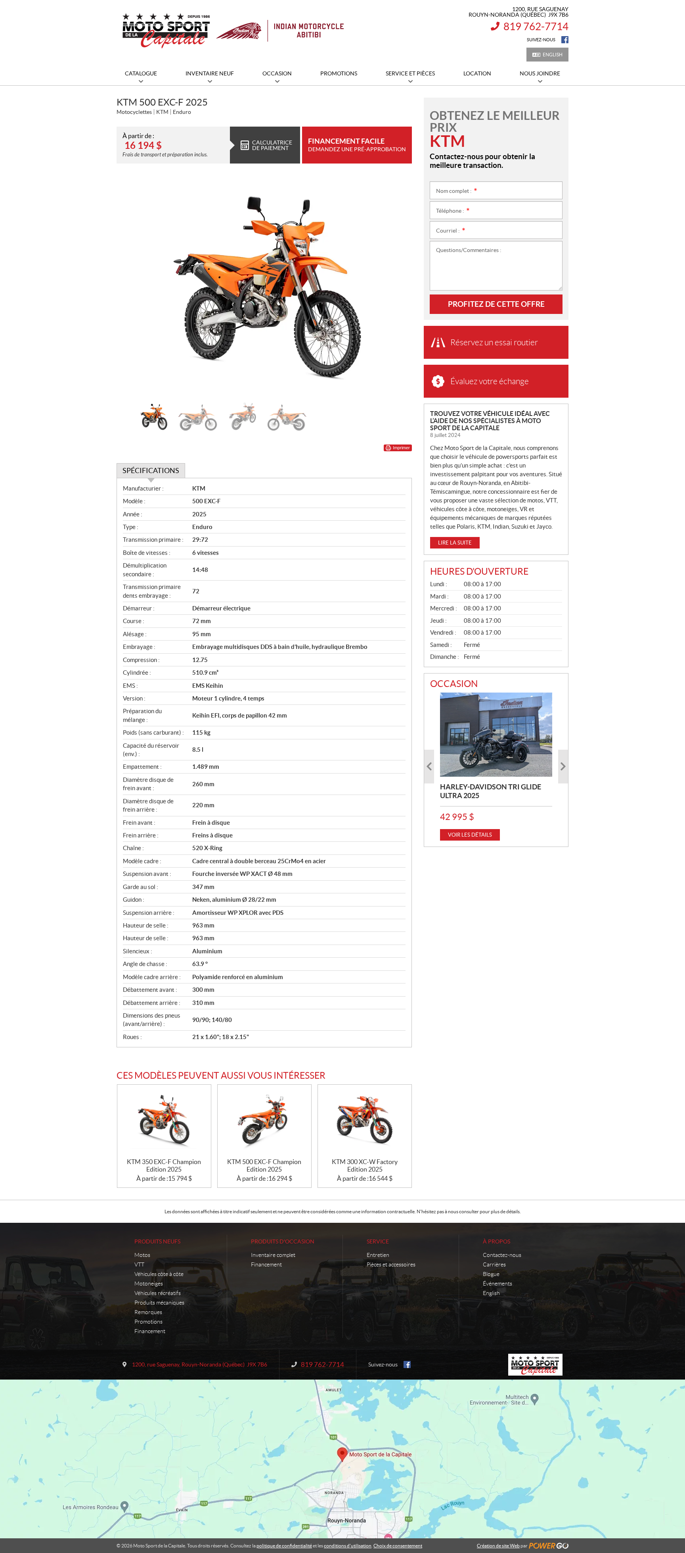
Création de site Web (498, 1545)
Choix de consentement (397, 1545)
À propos (496, 1241)
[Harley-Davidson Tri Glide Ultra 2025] (496, 735)
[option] (264, 286)
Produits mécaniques (159, 1302)
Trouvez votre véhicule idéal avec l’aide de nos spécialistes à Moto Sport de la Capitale (490, 420)
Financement (149, 1331)
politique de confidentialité (284, 1545)
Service (378, 1241)
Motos (142, 1255)
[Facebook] (564, 39)
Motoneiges (148, 1283)
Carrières (494, 1264)
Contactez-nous (502, 1255)
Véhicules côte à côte (159, 1274)
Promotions (148, 1321)
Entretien (378, 1255)
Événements (497, 1283)
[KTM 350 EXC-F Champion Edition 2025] (164, 1121)
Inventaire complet (273, 1255)
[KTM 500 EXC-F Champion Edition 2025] (264, 1121)
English (553, 54)
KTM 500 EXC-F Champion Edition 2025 (264, 1165)
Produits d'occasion (282, 1241)
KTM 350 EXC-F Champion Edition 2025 (164, 1165)
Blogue (491, 1274)
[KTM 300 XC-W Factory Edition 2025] (365, 1121)
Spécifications (150, 470)
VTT (139, 1264)
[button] (132, 286)
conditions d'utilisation (347, 1545)
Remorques (148, 1312)
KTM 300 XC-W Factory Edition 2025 (365, 1165)
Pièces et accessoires (391, 1264)
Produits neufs (157, 1241)
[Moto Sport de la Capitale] (232, 31)
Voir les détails (470, 835)
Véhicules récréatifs (157, 1293)
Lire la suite (455, 543)
